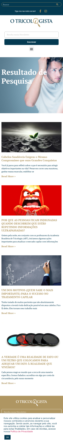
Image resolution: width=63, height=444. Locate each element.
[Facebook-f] (40, 11)
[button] (31, 48)
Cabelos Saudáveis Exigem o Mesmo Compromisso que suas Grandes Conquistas (29, 158)
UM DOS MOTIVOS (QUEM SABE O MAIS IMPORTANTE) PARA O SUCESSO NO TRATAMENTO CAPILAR (27, 293)
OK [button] (7, 437)
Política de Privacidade (21, 431)
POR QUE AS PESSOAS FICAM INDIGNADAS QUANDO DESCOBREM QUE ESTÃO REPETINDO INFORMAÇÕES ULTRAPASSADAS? (29, 225)
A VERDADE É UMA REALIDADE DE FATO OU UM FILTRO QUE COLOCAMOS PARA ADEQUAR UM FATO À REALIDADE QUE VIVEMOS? (29, 362)
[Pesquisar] (57, 4)
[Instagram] (45, 11)
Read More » (8, 176)
